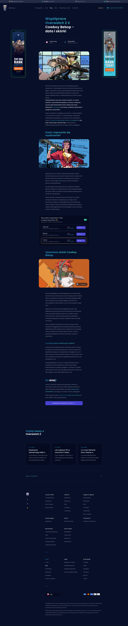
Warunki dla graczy (69, 565)
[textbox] (54, 594)
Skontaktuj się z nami (64, 8)
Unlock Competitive (50, 538)
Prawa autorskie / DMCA (70, 572)
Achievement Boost (50, 545)
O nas (46, 8)
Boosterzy (48, 575)
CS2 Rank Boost (49, 498)
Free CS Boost (49, 504)
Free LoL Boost (87, 514)
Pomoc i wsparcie (50, 578)
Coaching (67, 507)
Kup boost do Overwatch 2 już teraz (63, 403)
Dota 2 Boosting (68, 521)
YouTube (85, 562)
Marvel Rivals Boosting (51, 532)
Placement (48, 501)
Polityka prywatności (70, 569)
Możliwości (48, 572)
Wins (65, 504)
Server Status (49, 507)
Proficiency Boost (50, 541)
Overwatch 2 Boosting (89, 521)
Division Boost (87, 498)
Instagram (86, 569)
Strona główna (39, 8)
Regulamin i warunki (69, 562)
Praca (55, 8)
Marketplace (67, 532)
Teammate (67, 511)
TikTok (85, 565)
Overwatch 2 (33, 476)
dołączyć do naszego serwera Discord (70, 395)
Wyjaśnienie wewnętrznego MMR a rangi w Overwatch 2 (37, 451)
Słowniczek (75, 8)
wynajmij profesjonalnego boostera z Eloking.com (64, 120)
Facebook (86, 572)
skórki (60, 181)
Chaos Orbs (67, 535)
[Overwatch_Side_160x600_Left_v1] (18, 77)
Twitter (85, 578)
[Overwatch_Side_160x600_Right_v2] (109, 77)
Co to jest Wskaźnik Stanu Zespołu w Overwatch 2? (88, 451)
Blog (51, 8)
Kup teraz (81, 227)
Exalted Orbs (67, 541)
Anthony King (53, 41)
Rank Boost (67, 498)
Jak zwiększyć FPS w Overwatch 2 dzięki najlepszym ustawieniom (62, 451)
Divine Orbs (67, 538)
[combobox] (54, 594)
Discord (85, 575)
